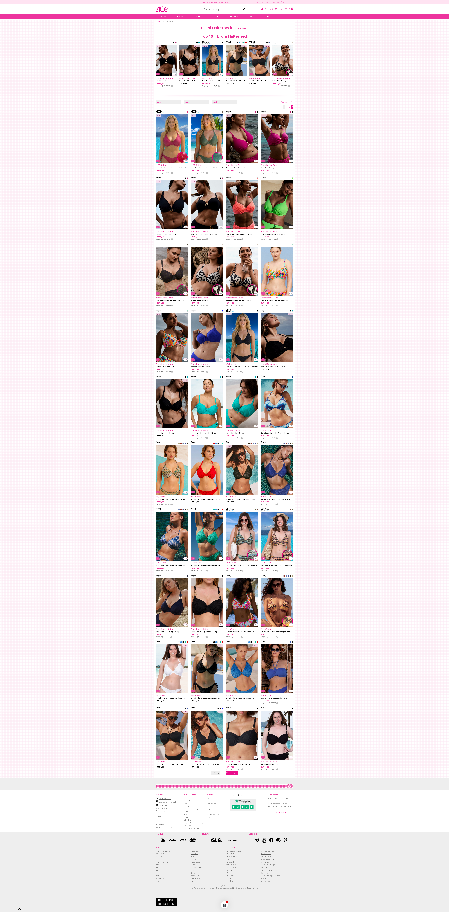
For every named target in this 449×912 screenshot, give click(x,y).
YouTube (264, 840)
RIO (292, 377)
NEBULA (187, 443)
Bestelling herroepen (191, 809)
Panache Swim (196, 851)
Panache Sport (196, 862)
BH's (216, 16)
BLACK (173, 43)
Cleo (192, 870)
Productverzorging (213, 814)
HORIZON (181, 443)
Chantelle (194, 865)
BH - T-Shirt (229, 876)
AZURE (222, 709)
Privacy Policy (188, 825)
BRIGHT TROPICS (292, 245)
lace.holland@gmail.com (167, 805)
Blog (208, 817)
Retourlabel (188, 806)
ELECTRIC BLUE (222, 311)
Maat (198, 16)
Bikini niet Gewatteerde (269, 856)
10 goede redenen (162, 808)
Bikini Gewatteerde (267, 851)
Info (172, 86)
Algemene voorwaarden (192, 828)
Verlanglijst (269, 9)
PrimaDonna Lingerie (163, 851)
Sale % (268, 16)
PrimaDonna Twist (162, 873)
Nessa (193, 856)
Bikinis (209, 809)
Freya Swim (159, 856)
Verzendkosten (189, 801)
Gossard (193, 873)
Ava (157, 859)
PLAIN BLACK (267, 43)
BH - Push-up (265, 881)
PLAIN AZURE (269, 43)
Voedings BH (230, 878)
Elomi (157, 867)
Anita (157, 881)
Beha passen (211, 804)
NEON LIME (292, 178)
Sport (250, 16)
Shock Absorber (196, 867)
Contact (186, 817)
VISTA (179, 443)
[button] (224, 905)
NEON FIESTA (257, 178)
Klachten (187, 812)
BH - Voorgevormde (267, 859)
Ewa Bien (194, 859)
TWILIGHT (185, 443)
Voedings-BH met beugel (269, 870)
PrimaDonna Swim (162, 862)
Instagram (278, 840)
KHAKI (222, 112)
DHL (232, 840)
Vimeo (257, 840)
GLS (216, 840)
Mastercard (192, 840)
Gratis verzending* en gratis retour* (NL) (271, 2)
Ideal (163, 840)
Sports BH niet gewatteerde (270, 876)
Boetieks (158, 816)
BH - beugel (230, 862)
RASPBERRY (187, 112)
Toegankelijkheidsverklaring (193, 823)
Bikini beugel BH (231, 867)
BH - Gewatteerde (232, 856)
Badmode (233, 16)
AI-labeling (187, 820)
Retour (186, 804)
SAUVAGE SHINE (292, 43)
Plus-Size (229, 859)
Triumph (158, 865)
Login (258, 9)
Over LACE (210, 798)
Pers (157, 814)
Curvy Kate (194, 854)
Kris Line (158, 876)
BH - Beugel (230, 854)
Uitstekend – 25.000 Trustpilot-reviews (215, 2)
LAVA (246, 43)
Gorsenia (159, 870)
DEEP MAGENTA (175, 43)
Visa (182, 840)
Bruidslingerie (265, 873)
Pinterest (285, 840)
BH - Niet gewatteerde (233, 851)
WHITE (241, 43)
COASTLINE (183, 443)
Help (280, 9)
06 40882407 (165, 798)
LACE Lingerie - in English (164, 827)
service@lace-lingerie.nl (167, 802)
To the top (19, 909)
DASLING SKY (187, 576)
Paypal (172, 840)
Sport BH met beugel (268, 865)
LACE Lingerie (195, 878)
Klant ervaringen (161, 811)
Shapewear (211, 812)
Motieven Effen (231, 865)
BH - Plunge (265, 862)
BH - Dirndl (264, 878)
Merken (180, 16)
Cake (192, 881)
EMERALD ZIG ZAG (255, 510)
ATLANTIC (239, 43)
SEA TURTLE (199, 43)
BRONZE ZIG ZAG (257, 510)
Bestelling (187, 798)
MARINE (243, 43)
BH (208, 806)
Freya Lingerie (160, 854)
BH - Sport (229, 873)
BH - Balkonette (266, 854)
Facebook (271, 840)
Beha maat (210, 801)
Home (163, 16)
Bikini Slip (229, 870)
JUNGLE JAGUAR (187, 245)
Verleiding (229, 881)
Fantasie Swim (160, 878)
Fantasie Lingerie (196, 876)
